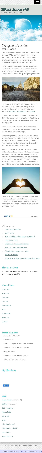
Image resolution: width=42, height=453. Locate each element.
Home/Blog (6, 289)
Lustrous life (9, 233)
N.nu (22, 451)
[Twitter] (7, 216)
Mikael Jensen (7, 400)
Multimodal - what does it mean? (17, 244)
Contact (4, 321)
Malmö (32, 111)
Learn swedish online (13, 229)
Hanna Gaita (6, 412)
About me (5, 317)
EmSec (4, 404)
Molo (3, 420)
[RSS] (11, 216)
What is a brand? (11, 255)
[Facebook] (5, 216)
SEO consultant (7, 408)
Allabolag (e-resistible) (10, 428)
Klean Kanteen (7, 436)
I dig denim (6, 432)
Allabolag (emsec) (8, 424)
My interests (6, 313)
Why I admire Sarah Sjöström (16, 247)
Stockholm (12, 111)
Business (5, 297)
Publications (6, 305)
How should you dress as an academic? (20, 236)
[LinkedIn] (9, 216)
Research (5, 293)
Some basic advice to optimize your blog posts (22, 258)
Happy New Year (11, 240)
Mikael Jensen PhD (15, 9)
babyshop (5, 416)
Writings (5, 301)
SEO (3, 309)
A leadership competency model (17, 251)
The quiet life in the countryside (16, 347)
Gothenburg (21, 111)
